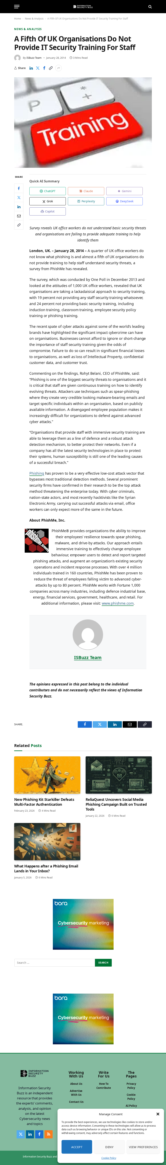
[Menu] (16, 6)
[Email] (18, 215)
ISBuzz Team (34, 58)
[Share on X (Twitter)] (38, 68)
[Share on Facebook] (44, 68)
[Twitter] (18, 197)
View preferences (143, 1147)
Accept (77, 1147)
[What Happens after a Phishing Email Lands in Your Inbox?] (47, 841)
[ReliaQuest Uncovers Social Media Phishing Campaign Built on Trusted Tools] (119, 775)
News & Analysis (34, 18)
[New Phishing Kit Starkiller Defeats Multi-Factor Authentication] (47, 775)
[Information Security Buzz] (83, 6)
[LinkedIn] (18, 206)
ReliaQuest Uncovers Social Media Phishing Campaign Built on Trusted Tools (116, 804)
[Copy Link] (51, 68)
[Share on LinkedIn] (31, 68)
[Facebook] (18, 188)
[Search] (150, 6)
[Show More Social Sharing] (58, 68)
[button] (158, 1114)
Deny (109, 1147)
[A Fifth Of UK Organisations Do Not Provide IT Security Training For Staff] (83, 122)
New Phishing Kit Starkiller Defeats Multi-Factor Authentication (44, 802)
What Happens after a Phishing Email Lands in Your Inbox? (46, 868)
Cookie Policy (108, 1158)
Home (17, 18)
